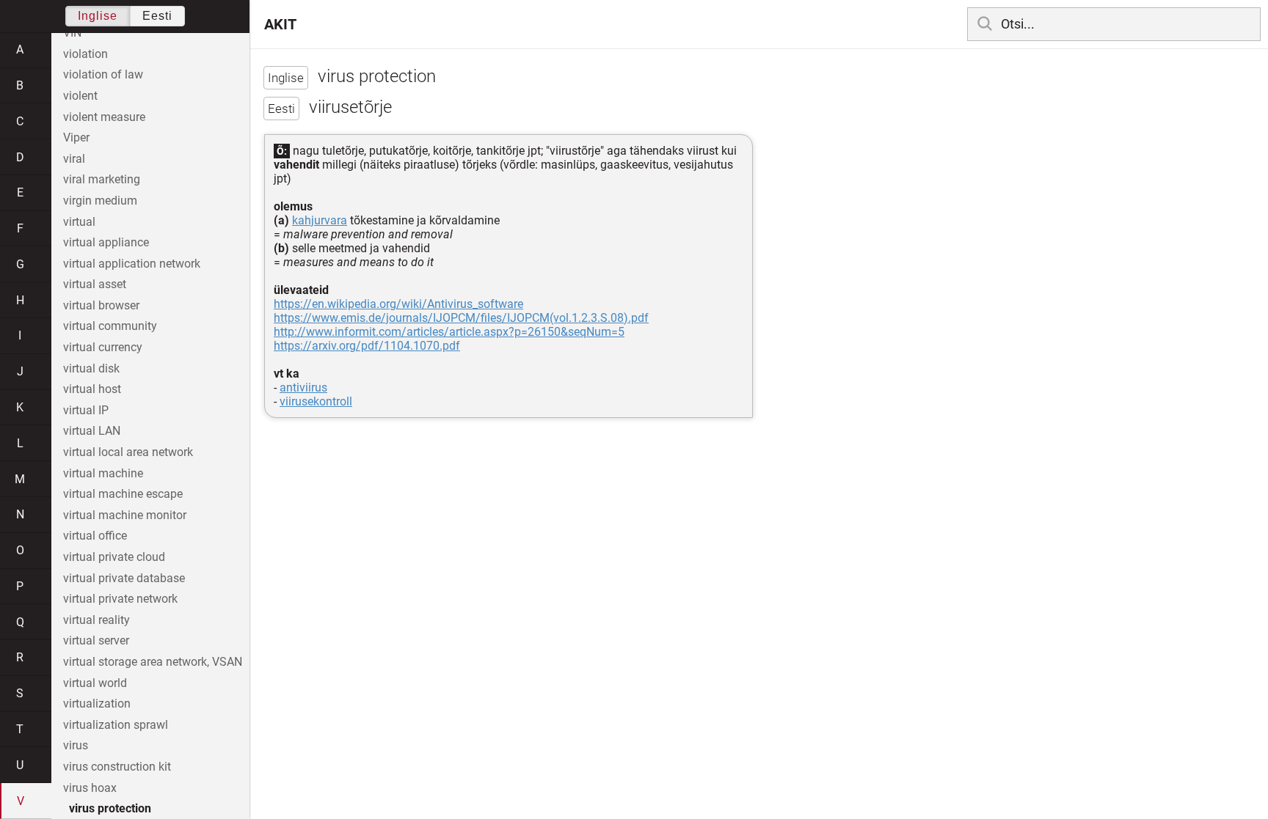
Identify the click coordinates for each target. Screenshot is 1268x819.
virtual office (95, 536)
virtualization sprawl (115, 725)
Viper (76, 137)
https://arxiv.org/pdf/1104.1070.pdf (367, 346)
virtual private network (120, 599)
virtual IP (86, 410)
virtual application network (131, 264)
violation (85, 54)
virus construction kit (117, 767)
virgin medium (100, 200)
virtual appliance (106, 242)
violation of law (103, 74)
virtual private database (124, 578)
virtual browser (101, 305)
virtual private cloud (114, 557)
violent (80, 96)
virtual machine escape (123, 494)
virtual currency (102, 347)
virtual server (96, 640)
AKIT (280, 24)
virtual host (92, 389)
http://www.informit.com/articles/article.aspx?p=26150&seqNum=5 (449, 332)
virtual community (110, 326)
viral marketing (101, 179)
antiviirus (303, 387)
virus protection (110, 808)
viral (74, 159)
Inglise (97, 16)
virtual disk (91, 368)
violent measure (104, 117)
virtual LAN (91, 431)
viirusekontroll (316, 401)
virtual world (95, 683)
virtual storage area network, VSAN (152, 662)
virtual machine (103, 473)
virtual (79, 222)
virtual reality (96, 620)
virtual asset (94, 284)
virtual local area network (128, 452)
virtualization (97, 703)
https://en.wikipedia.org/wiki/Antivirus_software (398, 304)
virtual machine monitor (124, 515)
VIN (72, 33)
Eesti (157, 16)
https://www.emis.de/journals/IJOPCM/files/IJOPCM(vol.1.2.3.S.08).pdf (461, 318)
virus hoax (90, 788)
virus (75, 745)
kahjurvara (319, 220)
